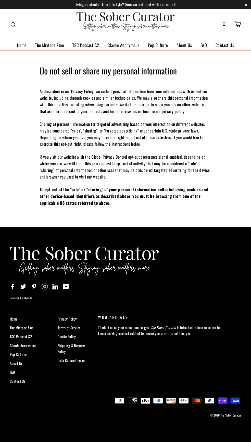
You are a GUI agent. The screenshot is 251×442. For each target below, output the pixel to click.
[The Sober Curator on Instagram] (45, 286)
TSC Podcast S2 (85, 45)
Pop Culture (158, 45)
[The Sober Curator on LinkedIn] (55, 286)
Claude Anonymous (123, 45)
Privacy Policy (67, 319)
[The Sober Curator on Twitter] (23, 286)
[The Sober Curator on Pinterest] (34, 286)
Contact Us (224, 45)
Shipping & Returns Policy (72, 348)
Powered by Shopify (21, 298)
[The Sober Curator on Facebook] (13, 286)
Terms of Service (69, 327)
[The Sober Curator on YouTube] (66, 286)
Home (22, 45)
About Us (184, 45)
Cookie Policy (67, 336)
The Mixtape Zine (49, 45)
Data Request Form (71, 360)
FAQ (204, 45)
